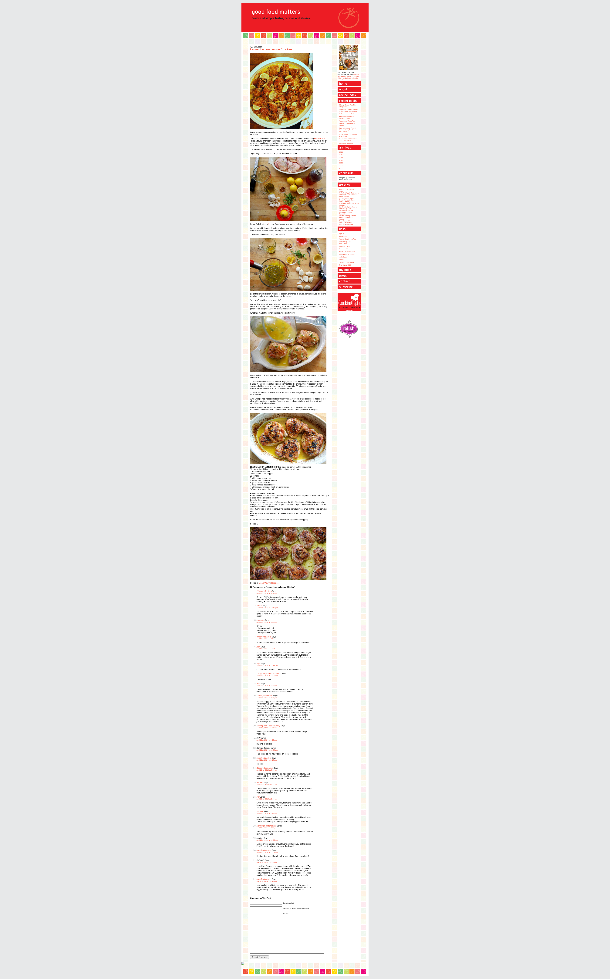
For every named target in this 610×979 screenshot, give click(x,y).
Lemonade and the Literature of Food (346, 211)
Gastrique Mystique (346, 143)
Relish (341, 260)
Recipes (274, 583)
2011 (341, 160)
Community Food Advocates (345, 242)
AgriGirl (341, 233)
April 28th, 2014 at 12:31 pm (267, 852)
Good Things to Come (347, 200)
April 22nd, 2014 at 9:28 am (267, 799)
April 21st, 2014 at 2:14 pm (267, 760)
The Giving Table (345, 265)
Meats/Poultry (264, 583)
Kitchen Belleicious (265, 768)
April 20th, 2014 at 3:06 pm (267, 685)
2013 (341, 155)
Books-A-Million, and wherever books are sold (348, 78)
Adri (258, 647)
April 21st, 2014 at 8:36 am (267, 740)
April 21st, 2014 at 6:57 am (267, 728)
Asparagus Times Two (347, 121)
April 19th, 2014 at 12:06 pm (267, 675)
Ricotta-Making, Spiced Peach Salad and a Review (347, 217)
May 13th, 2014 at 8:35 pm (267, 862)
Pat (258, 797)
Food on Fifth (319, 139)
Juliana (260, 811)
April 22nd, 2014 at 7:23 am (267, 770)
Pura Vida (342, 214)
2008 (341, 168)
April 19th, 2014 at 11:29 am (267, 665)
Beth (259, 683)
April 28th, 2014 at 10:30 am (267, 840)
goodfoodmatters (264, 637)
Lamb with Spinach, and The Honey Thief (348, 208)
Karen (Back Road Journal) (268, 726)
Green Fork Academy (347, 254)
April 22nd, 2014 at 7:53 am (267, 784)
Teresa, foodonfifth (264, 696)
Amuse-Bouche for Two (347, 239)
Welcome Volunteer (346, 224)
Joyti (259, 663)
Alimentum (343, 236)
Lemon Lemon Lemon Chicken (271, 49)
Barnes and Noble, (345, 76)
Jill (269, 224)
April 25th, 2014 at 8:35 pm (267, 828)
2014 (341, 152)
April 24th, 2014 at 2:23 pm (267, 813)
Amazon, (356, 74)
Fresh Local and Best (347, 251)
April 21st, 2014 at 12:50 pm (267, 750)
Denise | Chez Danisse (266, 826)
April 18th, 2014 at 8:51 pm (267, 593)
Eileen (259, 606)
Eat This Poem (344, 246)
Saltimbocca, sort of (346, 114)
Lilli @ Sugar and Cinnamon (269, 673)
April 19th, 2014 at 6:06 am (267, 622)
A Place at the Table (346, 198)
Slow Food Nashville (346, 262)
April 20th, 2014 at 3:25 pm (267, 698)
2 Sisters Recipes (264, 591)
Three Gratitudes (345, 223)
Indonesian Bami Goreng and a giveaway (348, 139)
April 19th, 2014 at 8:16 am (267, 639)
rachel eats (343, 257)
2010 (341, 163)
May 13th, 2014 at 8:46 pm (267, 881)
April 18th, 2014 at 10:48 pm (267, 608)
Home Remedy (344, 202)
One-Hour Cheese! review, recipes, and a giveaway (348, 110)
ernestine (261, 620)
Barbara (260, 782)
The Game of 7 (344, 221)
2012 (341, 157)
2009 (341, 165)
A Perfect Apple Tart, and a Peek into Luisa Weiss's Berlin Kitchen (349, 194)
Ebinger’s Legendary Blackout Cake (346, 117)
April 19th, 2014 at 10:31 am (267, 649)
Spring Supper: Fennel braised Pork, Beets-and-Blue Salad (348, 129)
